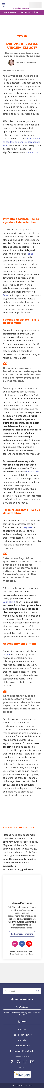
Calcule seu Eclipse (29, 12)
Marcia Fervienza (28, 62)
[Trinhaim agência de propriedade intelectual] (22, 1077)
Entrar (23, 1022)
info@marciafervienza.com (26, 952)
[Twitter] (19, 1062)
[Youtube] (29, 944)
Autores (22, 1029)
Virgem (7, 654)
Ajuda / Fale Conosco (24, 999)
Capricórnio (32, 471)
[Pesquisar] (37, 991)
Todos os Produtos (22, 1035)
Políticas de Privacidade (22, 1051)
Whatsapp (23, 1007)
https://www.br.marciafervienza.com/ (27, 954)
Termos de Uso (22, 1046)
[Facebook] (22, 944)
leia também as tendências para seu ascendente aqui (21, 142)
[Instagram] (15, 944)
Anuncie (22, 1040)
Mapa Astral (10, 12)
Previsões (22, 36)
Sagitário (28, 527)
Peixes (30, 253)
